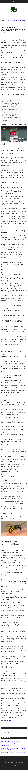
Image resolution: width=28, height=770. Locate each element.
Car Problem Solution (10, 720)
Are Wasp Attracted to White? (8, 115)
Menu (14, 1)
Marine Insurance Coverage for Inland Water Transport (13, 752)
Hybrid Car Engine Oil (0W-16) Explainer (10, 741)
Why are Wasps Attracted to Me (9, 108)
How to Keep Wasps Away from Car (10, 104)
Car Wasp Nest (5, 112)
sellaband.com (8, 762)
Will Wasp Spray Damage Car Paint (9, 106)
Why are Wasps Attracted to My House (10, 109)
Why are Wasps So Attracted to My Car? (10, 114)
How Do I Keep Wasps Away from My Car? (11, 119)
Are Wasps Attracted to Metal (8, 101)
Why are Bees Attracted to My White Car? (11, 117)
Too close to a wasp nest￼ (8, 100)
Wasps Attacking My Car (7, 111)
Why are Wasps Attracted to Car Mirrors (10, 103)
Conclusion (4, 120)
